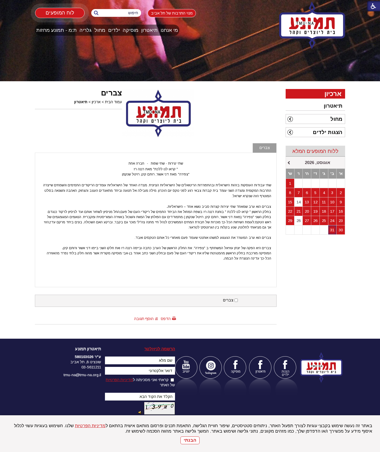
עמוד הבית (113, 102)
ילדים (114, 30)
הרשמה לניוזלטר (159, 349)
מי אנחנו (169, 30)
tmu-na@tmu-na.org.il (82, 375)
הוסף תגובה (144, 318)
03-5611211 (91, 367)
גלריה (86, 30)
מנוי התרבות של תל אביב (172, 13)
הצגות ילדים (327, 132)
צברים (111, 93)
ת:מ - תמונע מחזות (56, 30)
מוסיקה (130, 30)
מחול (99, 30)
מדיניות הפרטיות (90, 425)
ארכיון (96, 102)
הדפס (166, 318)
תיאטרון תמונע (88, 349)
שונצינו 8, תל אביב (85, 362)
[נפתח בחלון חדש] (186, 367)
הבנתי (190, 440)
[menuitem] (169, 30)
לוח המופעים (60, 13)
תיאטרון (149, 30)
